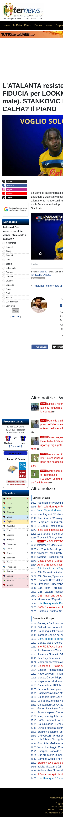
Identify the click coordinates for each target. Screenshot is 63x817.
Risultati (15, 316)
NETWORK (55, 798)
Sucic (8, 293)
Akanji (8, 251)
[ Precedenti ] (15, 446)
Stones (9, 297)
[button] (15, 310)
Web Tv (43, 272)
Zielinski (9, 272)
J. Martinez (11, 243)
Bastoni (9, 255)
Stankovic (10, 306)
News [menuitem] (49, 25)
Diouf (8, 259)
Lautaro (9, 281)
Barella (9, 264)
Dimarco (9, 276)
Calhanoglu (11, 268)
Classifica (9, 493)
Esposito (10, 285)
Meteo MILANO (15, 453)
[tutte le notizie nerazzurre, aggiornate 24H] (23, 10)
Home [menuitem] (6, 25)
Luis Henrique (12, 302)
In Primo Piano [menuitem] (22, 25)
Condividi (41, 347)
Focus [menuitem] (38, 25)
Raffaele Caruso (41, 275)
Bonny (9, 289)
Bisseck (9, 247)
